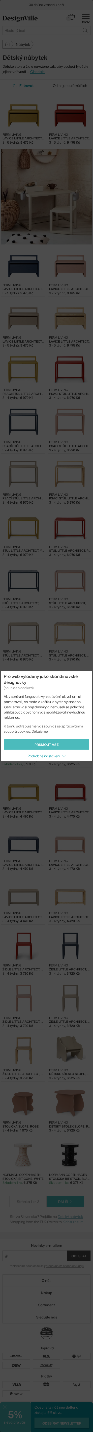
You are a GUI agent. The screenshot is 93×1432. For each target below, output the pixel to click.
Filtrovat (26, 85)
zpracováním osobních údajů (64, 1266)
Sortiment (46, 1305)
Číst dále (37, 71)
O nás (46, 1280)
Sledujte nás (46, 1317)
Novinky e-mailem (46, 1245)
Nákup (46, 1292)
